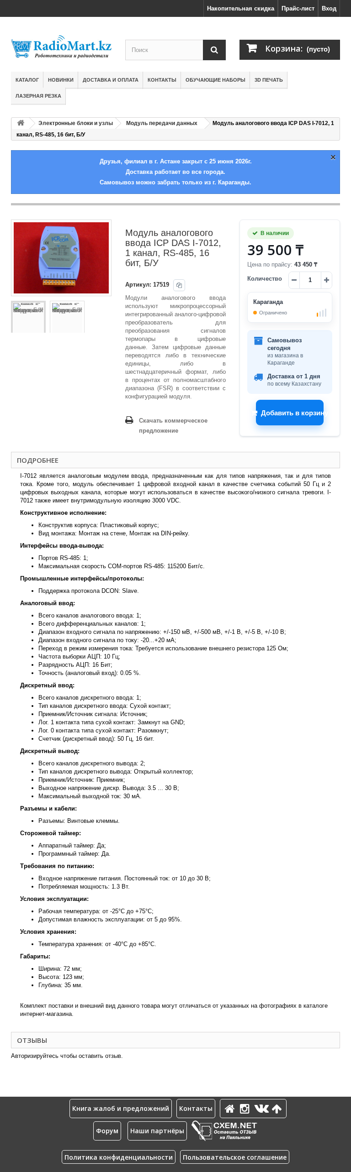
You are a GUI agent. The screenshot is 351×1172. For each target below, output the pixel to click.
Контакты (162, 80)
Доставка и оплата (110, 80)
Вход (329, 8)
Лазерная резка (38, 96)
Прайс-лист (298, 8)
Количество (264, 278)
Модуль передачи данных (161, 123)
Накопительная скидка (240, 8)
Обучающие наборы (215, 80)
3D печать (269, 80)
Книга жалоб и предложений (120, 1108)
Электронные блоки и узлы (75, 123)
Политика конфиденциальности (118, 1157)
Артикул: (138, 284)
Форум (107, 1130)
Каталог (27, 80)
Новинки (61, 80)
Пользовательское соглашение (235, 1157)
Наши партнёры (157, 1130)
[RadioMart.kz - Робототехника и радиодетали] (61, 46)
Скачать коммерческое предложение (173, 425)
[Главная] (231, 1108)
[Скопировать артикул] (179, 285)
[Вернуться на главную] (20, 123)
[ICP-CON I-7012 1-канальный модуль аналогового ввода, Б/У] (28, 318)
